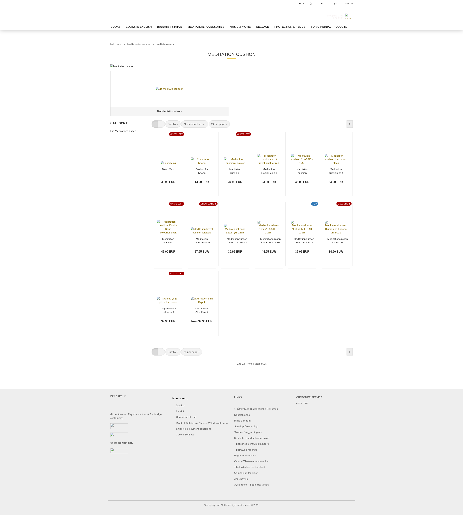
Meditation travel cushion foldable (202, 240)
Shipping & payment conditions (193, 428)
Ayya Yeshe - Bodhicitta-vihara (251, 484)
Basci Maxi (168, 169)
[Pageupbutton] (453, 509)
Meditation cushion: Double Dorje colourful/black (168, 240)
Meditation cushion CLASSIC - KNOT (302, 171)
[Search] (311, 3)
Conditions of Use (186, 417)
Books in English (139, 26)
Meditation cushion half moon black (336, 171)
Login (334, 3)
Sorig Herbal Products (329, 26)
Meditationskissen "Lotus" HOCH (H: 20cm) (270, 240)
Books (115, 26)
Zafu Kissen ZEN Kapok (202, 310)
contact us (302, 403)
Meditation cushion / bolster (235, 171)
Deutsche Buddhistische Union (251, 438)
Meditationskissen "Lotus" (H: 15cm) (237, 240)
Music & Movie (240, 26)
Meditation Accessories (206, 26)
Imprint (180, 411)
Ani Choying (241, 478)
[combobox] (172, 124)
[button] (155, 124)
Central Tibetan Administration (251, 461)
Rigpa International (245, 455)
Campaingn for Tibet (246, 472)
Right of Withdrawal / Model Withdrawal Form (202, 423)
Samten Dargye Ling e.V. (248, 432)
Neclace (262, 26)
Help (301, 3)
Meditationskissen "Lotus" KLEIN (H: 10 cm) (304, 240)
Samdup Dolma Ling (246, 426)
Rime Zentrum (242, 420)
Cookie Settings (185, 434)
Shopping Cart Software (217, 505)
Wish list (348, 3)
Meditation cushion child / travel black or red (269, 171)
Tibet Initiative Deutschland (249, 467)
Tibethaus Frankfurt (245, 449)
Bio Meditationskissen (123, 131)
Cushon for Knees (202, 171)
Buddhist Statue (169, 26)
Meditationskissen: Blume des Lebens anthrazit (338, 240)
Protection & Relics (289, 26)
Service (180, 405)
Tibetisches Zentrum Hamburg (251, 443)
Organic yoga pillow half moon (168, 310)
